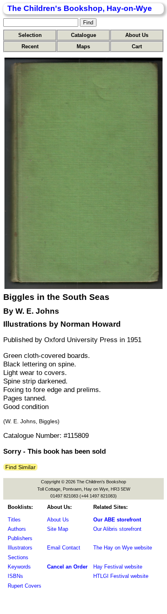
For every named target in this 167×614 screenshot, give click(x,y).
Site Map (57, 529)
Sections (18, 557)
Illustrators (20, 548)
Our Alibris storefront (117, 529)
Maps (83, 46)
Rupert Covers (24, 586)
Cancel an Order (67, 567)
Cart (137, 46)
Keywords (19, 567)
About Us (136, 35)
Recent (30, 46)
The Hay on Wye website (122, 548)
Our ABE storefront (117, 520)
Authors (17, 529)
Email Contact (63, 548)
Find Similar (20, 467)
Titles (14, 520)
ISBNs (15, 576)
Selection (30, 35)
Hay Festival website (117, 567)
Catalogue (83, 35)
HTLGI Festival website (120, 576)
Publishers (20, 538)
